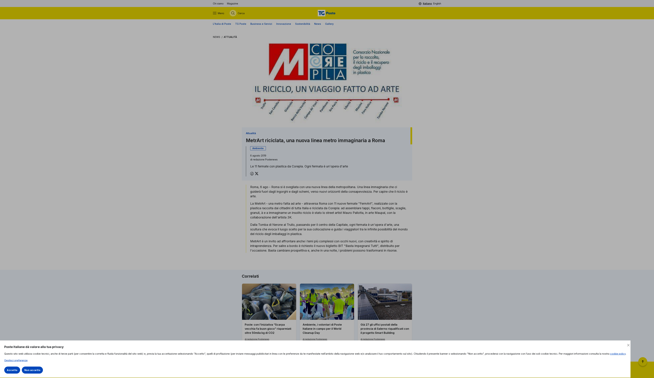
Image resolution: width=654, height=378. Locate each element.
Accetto (12, 370)
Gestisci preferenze (16, 360)
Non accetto (32, 370)
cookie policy (618, 353)
